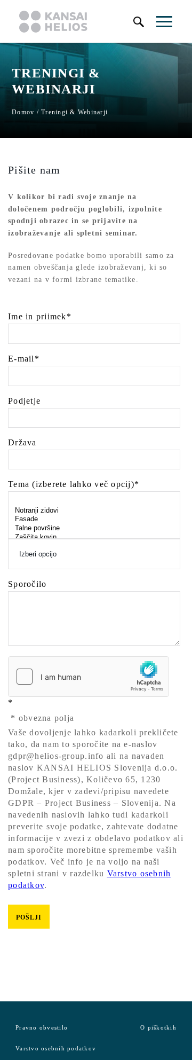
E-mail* (23, 359)
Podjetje (24, 401)
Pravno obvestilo (41, 1027)
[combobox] (94, 554)
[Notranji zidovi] (94, 510)
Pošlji (29, 917)
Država (22, 442)
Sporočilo (27, 584)
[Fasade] (94, 519)
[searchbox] (94, 554)
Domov (23, 112)
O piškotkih (158, 1027)
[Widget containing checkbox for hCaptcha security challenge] (88, 676)
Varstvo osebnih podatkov (55, 1048)
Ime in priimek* (39, 316)
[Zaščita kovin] (94, 537)
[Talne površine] (94, 528)
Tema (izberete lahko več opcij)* (73, 484)
